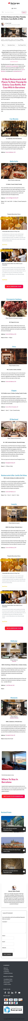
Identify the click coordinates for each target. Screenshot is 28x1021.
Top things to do (22, 45)
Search (23, 12)
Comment (4, 921)
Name (3, 935)
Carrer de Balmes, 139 (10, 152)
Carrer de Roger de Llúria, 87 (12, 198)
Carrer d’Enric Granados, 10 (12, 406)
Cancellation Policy (8, 979)
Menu (15, 8)
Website (4, 947)
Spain (12, 39)
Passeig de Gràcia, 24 (10, 462)
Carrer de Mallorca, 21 (11, 491)
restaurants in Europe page (12, 66)
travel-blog (7, 39)
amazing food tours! (17, 71)
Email (3, 941)
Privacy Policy (7, 982)
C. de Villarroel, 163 (10, 685)
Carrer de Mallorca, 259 (11, 547)
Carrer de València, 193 (11, 381)
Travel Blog (6, 969)
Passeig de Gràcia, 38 (10, 735)
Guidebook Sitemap (8, 973)
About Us (6, 968)
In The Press (6, 971)
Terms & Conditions (8, 981)
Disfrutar (14, 661)
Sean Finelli (8, 23)
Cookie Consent (7, 984)
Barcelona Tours (11, 45)
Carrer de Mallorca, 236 (11, 334)
